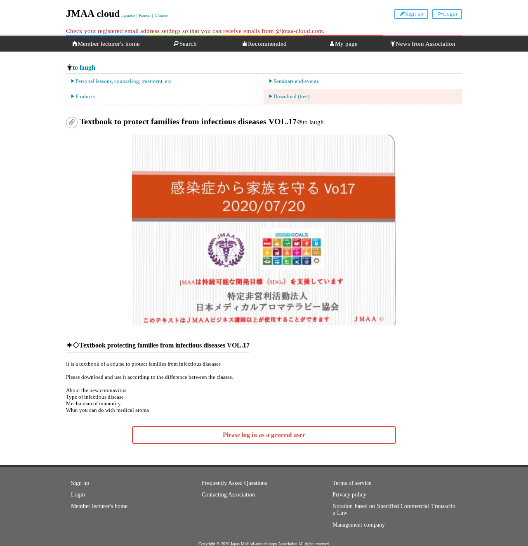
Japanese (128, 15)
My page (346, 43)
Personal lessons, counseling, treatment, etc (123, 81)
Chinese (161, 15)
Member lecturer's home (109, 43)
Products (85, 96)
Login (450, 14)
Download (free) (291, 96)
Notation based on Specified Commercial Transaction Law (393, 509)
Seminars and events (296, 81)
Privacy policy (349, 495)
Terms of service (351, 483)
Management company (358, 525)
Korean (145, 15)
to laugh (84, 67)
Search (188, 43)
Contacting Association (228, 495)
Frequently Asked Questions (234, 483)
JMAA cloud (93, 13)
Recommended (267, 43)
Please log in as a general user (264, 434)
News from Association (425, 43)
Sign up (414, 14)
